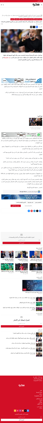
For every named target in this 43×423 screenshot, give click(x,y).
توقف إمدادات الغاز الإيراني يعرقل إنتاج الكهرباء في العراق (23, 353)
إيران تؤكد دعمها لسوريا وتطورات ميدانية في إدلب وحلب (23, 343)
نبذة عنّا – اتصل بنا (37, 377)
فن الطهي (39, 403)
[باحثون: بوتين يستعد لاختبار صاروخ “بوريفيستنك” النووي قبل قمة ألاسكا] (36, 254)
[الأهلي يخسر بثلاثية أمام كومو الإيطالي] (7, 266)
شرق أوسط (39, 392)
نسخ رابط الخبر (15, 205)
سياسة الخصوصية (37, 380)
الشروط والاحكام (38, 378)
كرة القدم (30, 15)
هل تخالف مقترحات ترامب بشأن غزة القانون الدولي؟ (24, 333)
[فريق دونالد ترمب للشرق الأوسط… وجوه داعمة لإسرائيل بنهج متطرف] (39, 349)
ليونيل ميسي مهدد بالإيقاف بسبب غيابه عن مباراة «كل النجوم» (22, 297)
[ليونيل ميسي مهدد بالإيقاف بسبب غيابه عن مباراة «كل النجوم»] (21, 266)
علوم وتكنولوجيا (38, 395)
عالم (41, 390)
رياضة (34, 15)
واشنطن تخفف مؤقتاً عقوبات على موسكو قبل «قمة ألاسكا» (23, 1)
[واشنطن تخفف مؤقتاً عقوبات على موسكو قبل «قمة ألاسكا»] (7, 254)
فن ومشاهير (39, 398)
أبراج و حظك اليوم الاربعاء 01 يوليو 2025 (33, 292)
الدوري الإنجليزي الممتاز (20, 202)
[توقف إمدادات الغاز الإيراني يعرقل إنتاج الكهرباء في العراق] (39, 354)
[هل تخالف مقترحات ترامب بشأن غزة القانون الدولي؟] (39, 335)
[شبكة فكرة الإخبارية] (36, 4)
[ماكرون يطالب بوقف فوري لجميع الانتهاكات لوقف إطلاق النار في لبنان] (39, 339)
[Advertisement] (21, 10)
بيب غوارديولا (7, 57)
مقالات (40, 402)
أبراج (41, 400)
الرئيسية (39, 15)
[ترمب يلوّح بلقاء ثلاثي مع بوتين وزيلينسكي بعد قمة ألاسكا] (21, 254)
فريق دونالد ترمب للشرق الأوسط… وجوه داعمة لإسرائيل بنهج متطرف (20, 348)
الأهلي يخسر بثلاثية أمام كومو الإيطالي (7, 271)
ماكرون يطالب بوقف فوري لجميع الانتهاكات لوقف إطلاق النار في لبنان (20, 338)
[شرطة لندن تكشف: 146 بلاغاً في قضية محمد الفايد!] (36, 266)
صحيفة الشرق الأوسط (28, 19)
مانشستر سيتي (38, 202)
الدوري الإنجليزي (23, 15)
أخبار (21, 19)
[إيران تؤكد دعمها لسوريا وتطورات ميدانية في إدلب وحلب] (39, 344)
